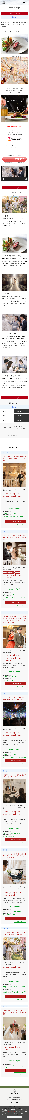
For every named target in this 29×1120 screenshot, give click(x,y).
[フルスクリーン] (26, 179)
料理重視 (17, 493)
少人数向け (5, 811)
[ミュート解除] (23, 179)
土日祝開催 (19, 496)
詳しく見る (20, 524)
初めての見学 (6, 496)
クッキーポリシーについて (9, 1111)
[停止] (3, 179)
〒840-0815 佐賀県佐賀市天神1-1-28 (15, 1099)
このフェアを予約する (14, 14)
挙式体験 (13, 496)
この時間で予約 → (22, 411)
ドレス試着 (5, 493)
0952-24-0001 (14, 147)
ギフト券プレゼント (7, 499)
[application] (14, 173)
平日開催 (12, 493)
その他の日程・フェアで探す (14, 435)
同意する (14, 1117)
